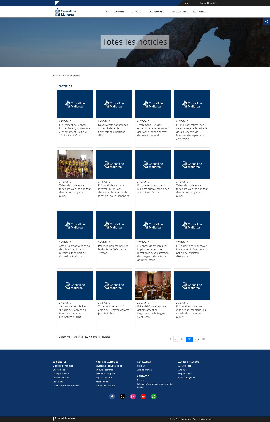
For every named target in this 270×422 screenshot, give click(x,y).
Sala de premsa (144, 369)
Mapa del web (185, 373)
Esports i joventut (104, 377)
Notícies (141, 365)
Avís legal (182, 369)
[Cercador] (212, 12)
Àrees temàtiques (156, 12)
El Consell (119, 12)
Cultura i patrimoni (105, 369)
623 (204, 339)
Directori (141, 380)
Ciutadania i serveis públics (109, 365)
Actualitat (136, 12)
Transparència (199, 12)
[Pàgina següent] (210, 339)
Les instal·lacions (61, 377)
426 (190, 339)
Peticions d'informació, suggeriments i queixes (155, 385)
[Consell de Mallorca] (65, 12)
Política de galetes (186, 377)
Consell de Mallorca (61, 419)
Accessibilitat (184, 365)
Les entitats (58, 381)
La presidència (60, 369)
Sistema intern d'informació (66, 385)
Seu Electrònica (180, 12)
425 (183, 339)
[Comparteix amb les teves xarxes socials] (266, 21)
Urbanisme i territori (105, 385)
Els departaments (61, 373)
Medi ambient (102, 381)
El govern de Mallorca (63, 365)
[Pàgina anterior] (165, 339)
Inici (107, 12)
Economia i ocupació (105, 373)
